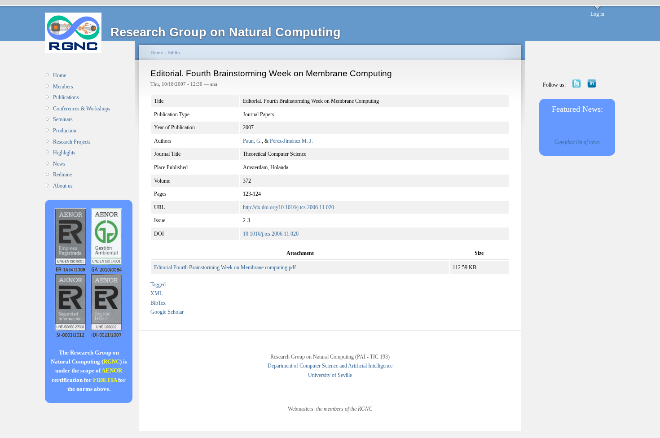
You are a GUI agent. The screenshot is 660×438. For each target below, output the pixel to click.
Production (64, 130)
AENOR (111, 370)
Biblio (173, 52)
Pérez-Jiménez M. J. (291, 141)
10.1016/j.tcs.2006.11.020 (271, 234)
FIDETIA (105, 380)
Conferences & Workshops (81, 108)
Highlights (64, 152)
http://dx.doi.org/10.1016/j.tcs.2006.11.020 (288, 207)
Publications (66, 97)
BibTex (158, 303)
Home (59, 75)
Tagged (158, 284)
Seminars (63, 119)
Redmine (62, 174)
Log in (597, 14)
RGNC (111, 361)
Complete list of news (577, 142)
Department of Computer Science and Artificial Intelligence (330, 366)
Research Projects (72, 142)
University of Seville (330, 375)
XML (156, 293)
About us (63, 186)
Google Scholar (167, 312)
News (59, 164)
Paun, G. (252, 141)
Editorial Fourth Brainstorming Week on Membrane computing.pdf (225, 267)
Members (63, 86)
